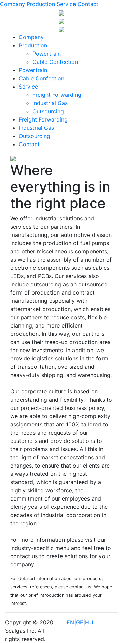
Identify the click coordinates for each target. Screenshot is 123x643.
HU (89, 622)
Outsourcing (48, 111)
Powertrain (46, 53)
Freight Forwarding (56, 94)
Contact (88, 4)
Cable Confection (55, 61)
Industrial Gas (50, 103)
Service (66, 4)
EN (70, 622)
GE (79, 622)
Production (41, 4)
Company (12, 4)
